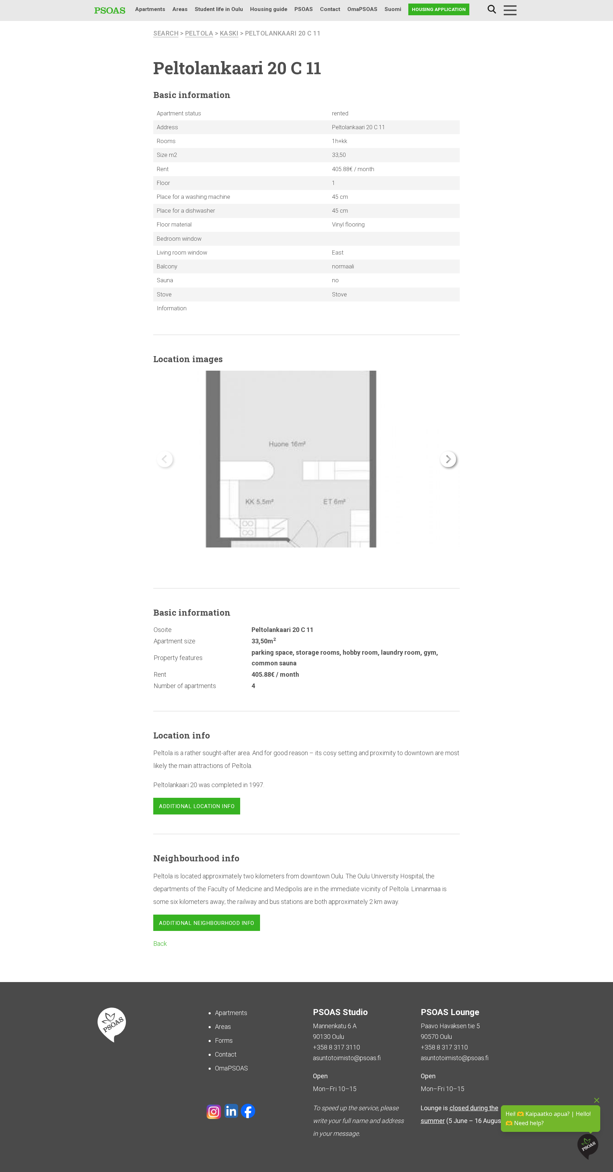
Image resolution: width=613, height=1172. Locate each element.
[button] (448, 459)
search (165, 33)
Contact (330, 9)
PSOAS (303, 9)
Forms (224, 1040)
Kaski (229, 33)
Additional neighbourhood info (206, 923)
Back (160, 943)
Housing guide (268, 9)
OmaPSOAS (362, 9)
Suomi (393, 9)
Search (491, 9)
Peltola (199, 33)
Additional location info (196, 806)
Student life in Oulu (219, 9)
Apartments (150, 9)
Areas (180, 9)
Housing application (439, 9)
